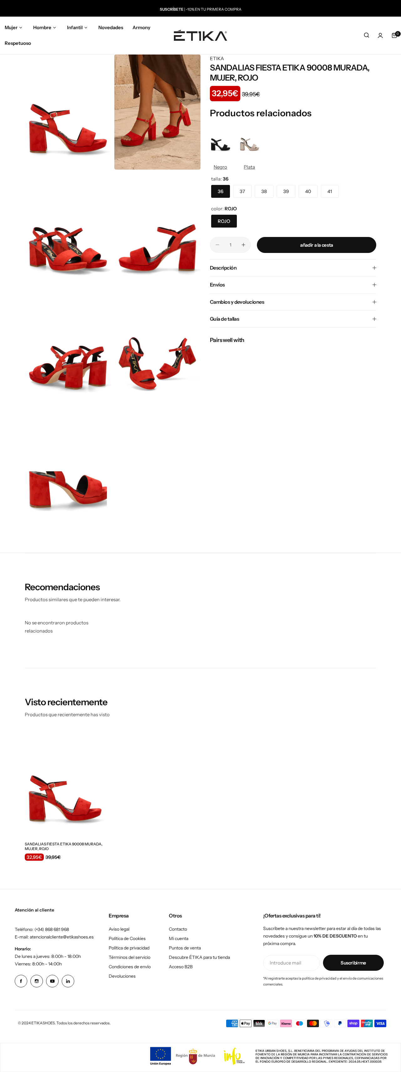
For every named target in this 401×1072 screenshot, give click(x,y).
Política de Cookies (127, 938)
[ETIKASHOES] (200, 35)
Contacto (178, 929)
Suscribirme (353, 963)
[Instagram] (36, 981)
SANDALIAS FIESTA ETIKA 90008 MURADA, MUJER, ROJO (63, 846)
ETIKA (217, 58)
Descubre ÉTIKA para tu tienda (199, 957)
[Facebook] (21, 981)
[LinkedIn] (68, 981)
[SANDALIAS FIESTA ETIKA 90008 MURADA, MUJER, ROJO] (65, 783)
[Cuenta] (380, 35)
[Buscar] (366, 35)
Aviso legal (119, 929)
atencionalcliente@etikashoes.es (62, 937)
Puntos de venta (185, 948)
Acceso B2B (181, 967)
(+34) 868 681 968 (51, 929)
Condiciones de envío (130, 967)
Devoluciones (122, 976)
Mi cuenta (178, 938)
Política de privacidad (129, 948)
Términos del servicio (129, 957)
